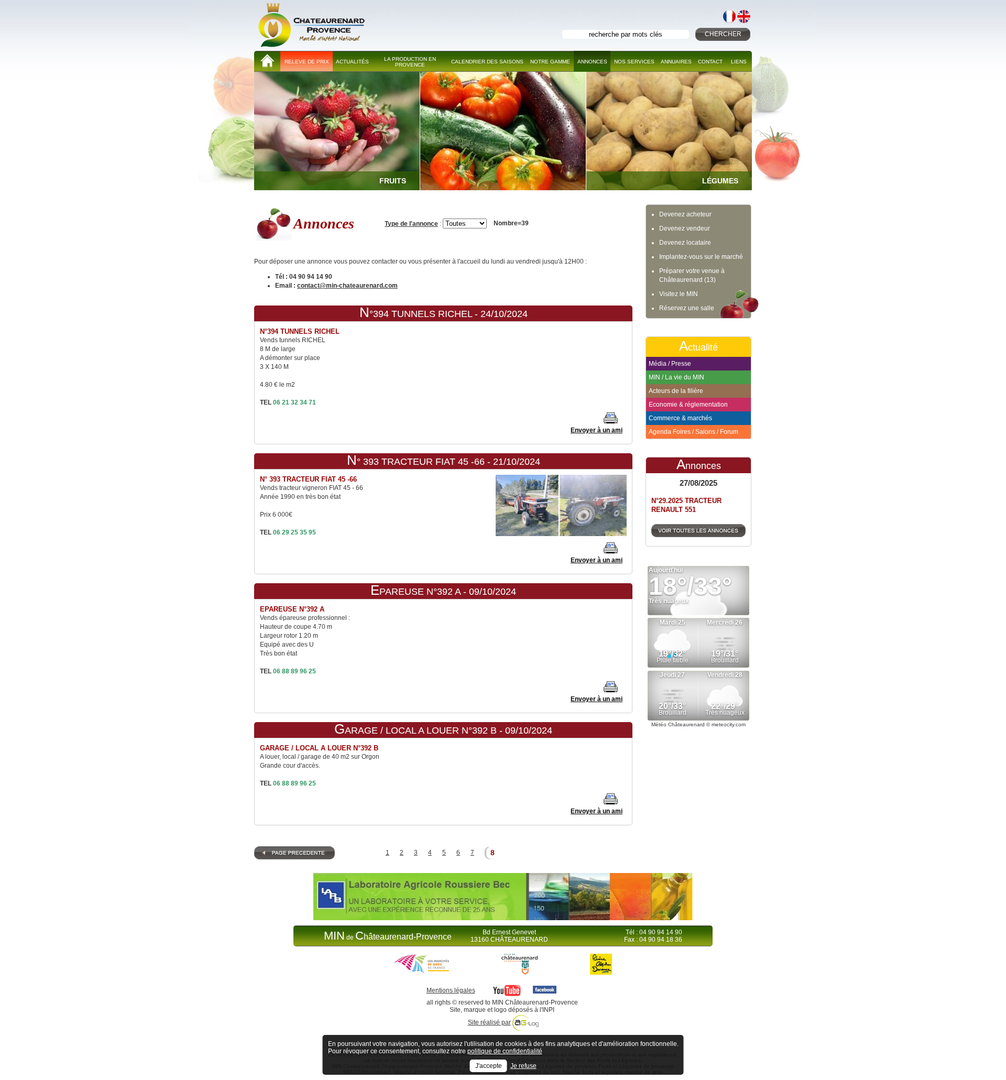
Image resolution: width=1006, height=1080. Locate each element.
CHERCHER (723, 34)
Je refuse (523, 1066)
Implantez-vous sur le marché (701, 256)
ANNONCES (592, 61)
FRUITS (392, 181)
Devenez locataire (685, 242)
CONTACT (710, 61)
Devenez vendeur (684, 228)
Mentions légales (451, 990)
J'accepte (488, 1066)
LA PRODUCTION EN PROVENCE (410, 62)
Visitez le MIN (678, 294)
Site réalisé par (489, 1022)
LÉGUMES (720, 181)
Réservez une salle (686, 308)
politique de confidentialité (504, 1051)
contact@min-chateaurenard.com (347, 285)
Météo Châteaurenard (678, 724)
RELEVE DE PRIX (307, 61)
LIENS (739, 61)
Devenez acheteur (685, 214)
